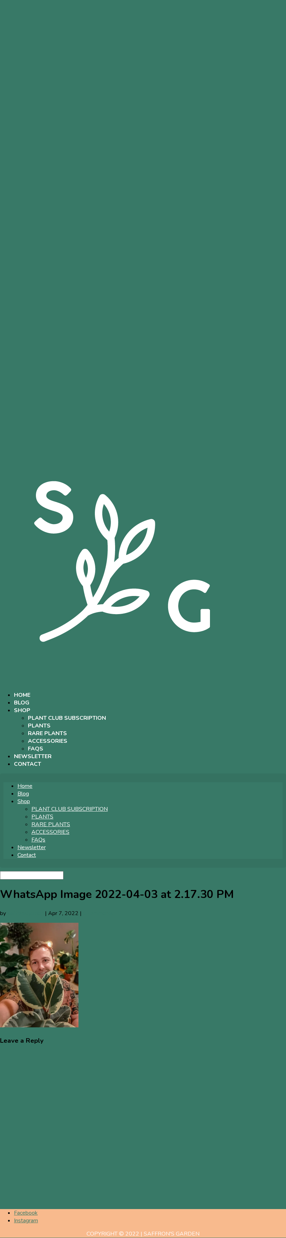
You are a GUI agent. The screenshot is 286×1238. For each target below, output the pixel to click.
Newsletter (33, 756)
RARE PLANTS (47, 733)
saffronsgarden (25, 913)
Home (22, 695)
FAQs (35, 749)
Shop (22, 710)
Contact (27, 764)
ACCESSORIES (47, 741)
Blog (21, 703)
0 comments (98, 913)
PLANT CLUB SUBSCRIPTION (67, 718)
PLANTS (39, 726)
